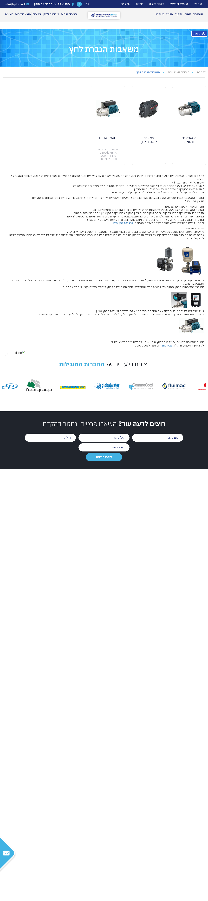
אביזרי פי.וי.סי (164, 14)
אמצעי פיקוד (183, 14)
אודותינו (198, 4)
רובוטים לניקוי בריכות (45, 14)
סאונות (9, 14)
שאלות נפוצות (156, 4)
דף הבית (201, 72)
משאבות (198, 14)
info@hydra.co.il (15, 4)
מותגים (139, 4)
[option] (189, 386)
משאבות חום (23, 14)
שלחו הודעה (104, 457)
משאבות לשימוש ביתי (178, 72)
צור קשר (125, 4)
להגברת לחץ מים (123, 223)
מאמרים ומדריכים (178, 4)
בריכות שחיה (69, 14)
